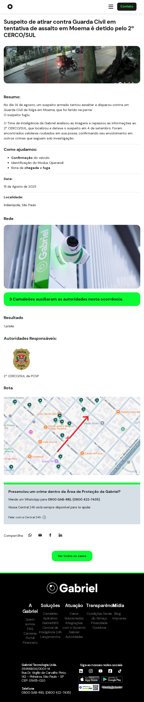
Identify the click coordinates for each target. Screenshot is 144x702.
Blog (117, 613)
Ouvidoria (99, 627)
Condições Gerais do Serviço (99, 616)
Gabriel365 (50, 623)
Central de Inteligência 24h (50, 630)
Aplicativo (50, 618)
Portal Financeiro (30, 640)
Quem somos (30, 621)
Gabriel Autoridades (74, 634)
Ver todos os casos (72, 556)
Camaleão (50, 613)
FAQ (30, 628)
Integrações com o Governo (74, 625)
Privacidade (99, 623)
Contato (126, 6)
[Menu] (110, 6)
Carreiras (30, 633)
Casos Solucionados (74, 616)
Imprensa (117, 618)
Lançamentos (50, 637)
